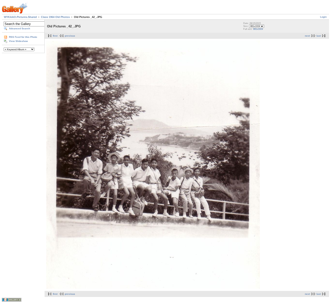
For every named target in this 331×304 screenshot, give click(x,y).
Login (323, 17)
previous (70, 35)
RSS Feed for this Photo (23, 37)
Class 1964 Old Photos (55, 17)
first (55, 35)
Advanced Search (19, 28)
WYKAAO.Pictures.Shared (20, 17)
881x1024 (258, 29)
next (307, 35)
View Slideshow (18, 41)
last (318, 35)
